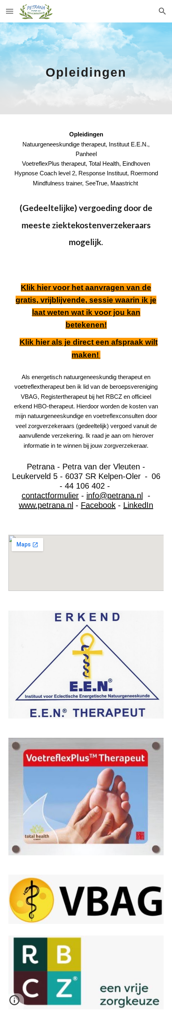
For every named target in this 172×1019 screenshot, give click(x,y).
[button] (9, 11)
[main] (86, 68)
